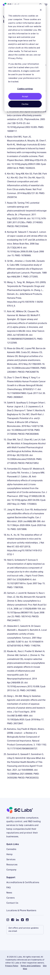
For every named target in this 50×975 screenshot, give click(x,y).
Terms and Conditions (31, 966)
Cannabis (11, 849)
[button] (45, 4)
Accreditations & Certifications (22, 882)
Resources (11, 865)
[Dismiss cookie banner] (41, 10)
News (9, 893)
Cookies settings (25, 88)
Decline (25, 104)
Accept (25, 96)
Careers (10, 898)
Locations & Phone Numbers (21, 910)
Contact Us (12, 903)
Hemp (9, 854)
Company (11, 870)
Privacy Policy (11, 966)
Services (10, 859)
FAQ (8, 887)
